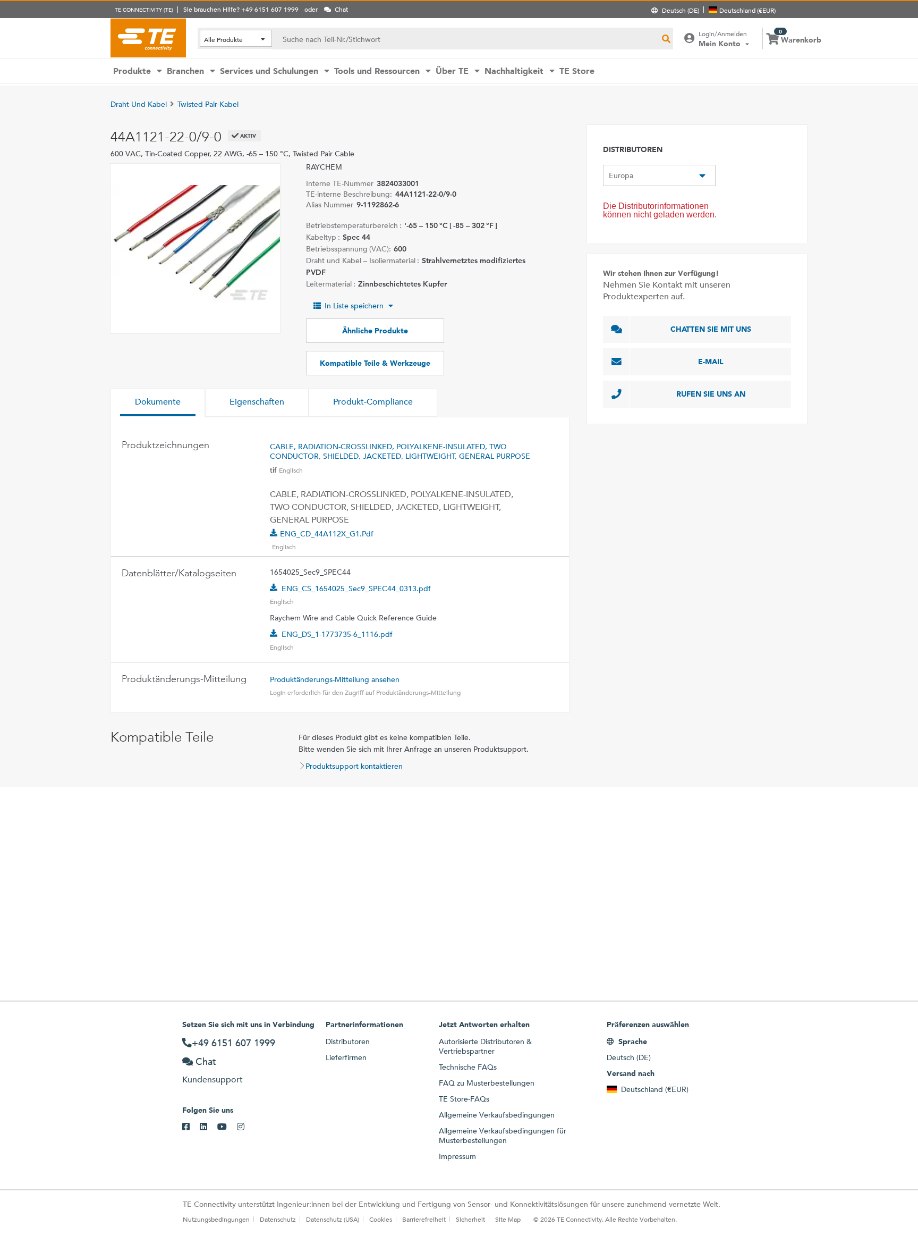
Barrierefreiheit (424, 1219)
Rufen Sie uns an (710, 394)
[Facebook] (191, 1127)
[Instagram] (245, 1127)
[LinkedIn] (208, 1127)
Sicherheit (470, 1219)
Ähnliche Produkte (375, 330)
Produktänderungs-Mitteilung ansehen (335, 679)
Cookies (380, 1219)
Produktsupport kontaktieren (354, 766)
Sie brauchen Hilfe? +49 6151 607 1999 (241, 9)
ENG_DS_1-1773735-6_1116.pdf (337, 634)
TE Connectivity (148, 37)
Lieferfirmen (346, 1057)
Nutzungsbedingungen (216, 1219)
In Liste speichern (354, 305)
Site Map (508, 1219)
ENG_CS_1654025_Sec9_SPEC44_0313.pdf (356, 588)
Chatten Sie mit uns (710, 329)
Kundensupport (212, 1079)
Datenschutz (278, 1219)
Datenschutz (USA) (332, 1219)
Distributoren (348, 1041)
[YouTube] (227, 1127)
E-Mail (711, 361)
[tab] (157, 403)
